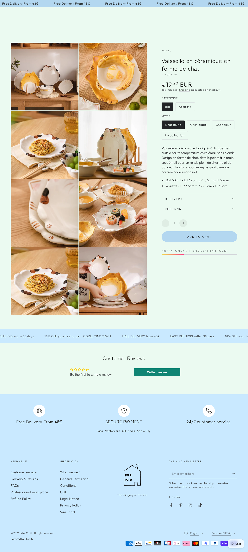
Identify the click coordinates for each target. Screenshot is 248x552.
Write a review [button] (157, 372)
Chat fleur (224, 126)
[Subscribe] (234, 473)
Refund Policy (21, 498)
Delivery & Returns (24, 479)
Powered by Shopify (22, 538)
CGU (63, 492)
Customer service (23, 472)
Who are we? (70, 472)
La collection (174, 136)
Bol (169, 108)
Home (166, 50)
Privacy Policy (70, 505)
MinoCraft (170, 74)
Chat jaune (173, 126)
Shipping (184, 89)
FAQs (15, 485)
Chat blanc (198, 126)
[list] (124, 421)
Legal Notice (69, 498)
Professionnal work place (29, 492)
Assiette (187, 108)
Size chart (67, 512)
